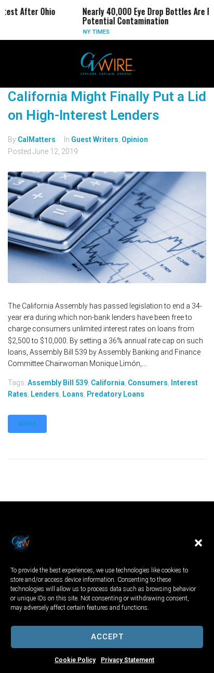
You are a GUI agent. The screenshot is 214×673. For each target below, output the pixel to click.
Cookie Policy (75, 660)
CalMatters (37, 139)
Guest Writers (94, 139)
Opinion (135, 139)
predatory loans (115, 394)
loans (73, 394)
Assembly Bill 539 (58, 382)
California (108, 382)
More (27, 423)
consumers (148, 382)
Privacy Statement (127, 660)
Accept (107, 636)
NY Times (88, 32)
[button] (198, 543)
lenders (45, 394)
